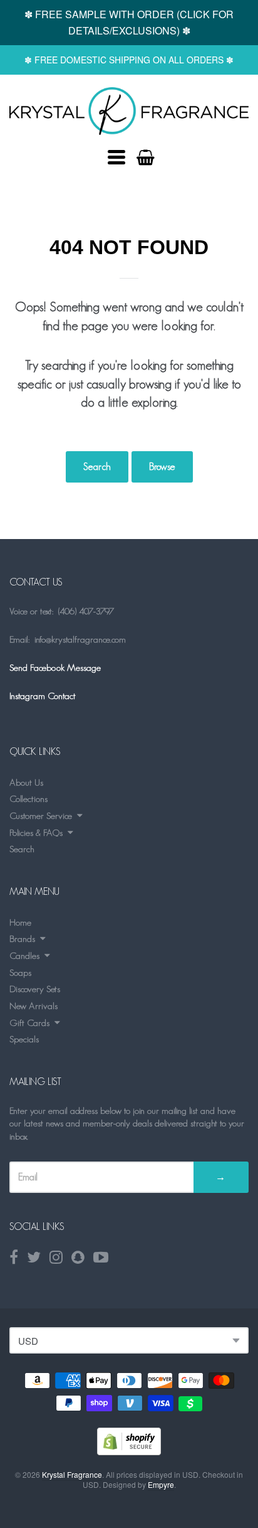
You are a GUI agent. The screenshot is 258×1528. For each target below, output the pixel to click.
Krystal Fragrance (72, 1474)
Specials (24, 1039)
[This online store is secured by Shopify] (129, 1451)
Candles (24, 955)
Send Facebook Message (55, 667)
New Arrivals (33, 1005)
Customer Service (40, 815)
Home (20, 922)
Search (97, 466)
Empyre (161, 1484)
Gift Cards (29, 1022)
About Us (26, 782)
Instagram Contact (42, 695)
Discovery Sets (34, 988)
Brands (22, 938)
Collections (28, 798)
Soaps (20, 972)
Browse (162, 466)
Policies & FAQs (36, 832)
